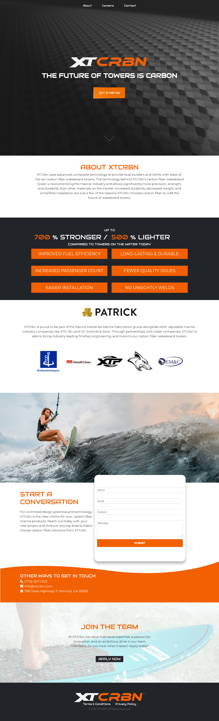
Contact (130, 5)
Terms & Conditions (96, 704)
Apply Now (109, 659)
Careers (108, 5)
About (87, 5)
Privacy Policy (125, 704)
